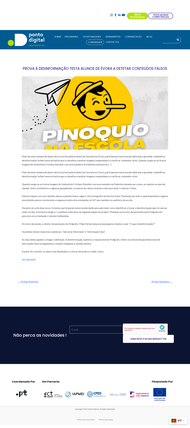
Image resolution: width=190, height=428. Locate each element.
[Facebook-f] (115, 15)
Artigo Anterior (28, 281)
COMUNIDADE (95, 42)
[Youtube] (123, 15)
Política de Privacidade (86, 420)
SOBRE (57, 36)
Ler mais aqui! (29, 259)
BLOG (149, 36)
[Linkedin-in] (119, 15)
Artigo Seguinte (161, 281)
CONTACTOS (112, 42)
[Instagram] (112, 15)
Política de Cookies (106, 420)
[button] (72, 36)
